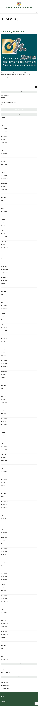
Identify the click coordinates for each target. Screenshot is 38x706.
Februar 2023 (4, 203)
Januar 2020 (4, 297)
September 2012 (4, 507)
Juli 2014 (3, 463)
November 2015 (4, 421)
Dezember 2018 (4, 333)
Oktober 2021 (4, 244)
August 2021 (4, 250)
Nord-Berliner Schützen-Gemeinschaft (19, 7)
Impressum (3, 701)
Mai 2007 (3, 606)
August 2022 (4, 216)
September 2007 (4, 601)
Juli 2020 (3, 283)
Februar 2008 (4, 595)
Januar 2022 (4, 236)
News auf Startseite (6, 672)
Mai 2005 (3, 642)
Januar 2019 (4, 330)
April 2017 (3, 385)
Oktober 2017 (4, 371)
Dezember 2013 (4, 474)
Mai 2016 (3, 410)
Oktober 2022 (4, 211)
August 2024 (4, 164)
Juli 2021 (3, 252)
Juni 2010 (3, 540)
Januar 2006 (4, 631)
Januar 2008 (4, 598)
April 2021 (3, 261)
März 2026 (3, 125)
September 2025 (4, 139)
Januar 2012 (4, 518)
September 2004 (4, 659)
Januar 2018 (4, 363)
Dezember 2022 (4, 205)
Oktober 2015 (4, 424)
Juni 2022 (3, 222)
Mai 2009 (3, 565)
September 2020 (4, 277)
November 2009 (4, 554)
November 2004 (4, 656)
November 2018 (4, 335)
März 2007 (3, 609)
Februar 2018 (4, 360)
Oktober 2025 (4, 136)
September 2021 (4, 247)
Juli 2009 (3, 559)
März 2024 (3, 172)
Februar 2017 (4, 391)
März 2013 (3, 496)
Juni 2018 (3, 349)
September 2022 (4, 214)
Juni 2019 (3, 316)
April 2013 (3, 493)
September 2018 (4, 341)
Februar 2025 (4, 153)
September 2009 (4, 557)
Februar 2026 (4, 128)
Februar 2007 (4, 612)
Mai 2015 (3, 438)
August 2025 (4, 142)
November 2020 (4, 272)
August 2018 (4, 344)
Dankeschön (3, 97)
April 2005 (3, 645)
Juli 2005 (3, 637)
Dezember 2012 (4, 501)
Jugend (2, 669)
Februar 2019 (4, 327)
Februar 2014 (4, 471)
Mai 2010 (3, 543)
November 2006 (4, 620)
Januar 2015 (4, 449)
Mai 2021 (3, 258)
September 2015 (4, 427)
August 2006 (4, 626)
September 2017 (4, 374)
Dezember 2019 (4, 299)
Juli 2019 (3, 313)
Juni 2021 (3, 255)
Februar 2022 (4, 233)
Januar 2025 (4, 156)
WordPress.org (5, 688)
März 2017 (3, 388)
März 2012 (3, 515)
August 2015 (4, 429)
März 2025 (3, 150)
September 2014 (4, 457)
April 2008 (3, 590)
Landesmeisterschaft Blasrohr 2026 (8, 102)
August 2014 (4, 460)
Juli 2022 (3, 219)
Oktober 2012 (4, 504)
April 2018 (3, 355)
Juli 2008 (3, 584)
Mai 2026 (3, 122)
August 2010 (4, 537)
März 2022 (3, 230)
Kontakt (2, 696)
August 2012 (4, 510)
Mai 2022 (3, 225)
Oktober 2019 (4, 305)
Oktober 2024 (4, 158)
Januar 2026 (4, 131)
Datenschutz (3, 698)
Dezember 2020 (4, 269)
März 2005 (3, 648)
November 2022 (4, 208)
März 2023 (3, 200)
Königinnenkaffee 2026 (5, 104)
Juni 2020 (3, 286)
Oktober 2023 (4, 183)
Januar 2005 (4, 653)
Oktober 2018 (4, 338)
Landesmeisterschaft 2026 (6, 100)
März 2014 (3, 468)
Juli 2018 (3, 346)
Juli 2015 (3, 432)
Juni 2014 (3, 465)
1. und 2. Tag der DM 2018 (12, 31)
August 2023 (4, 189)
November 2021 (4, 241)
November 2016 (4, 396)
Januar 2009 (4, 576)
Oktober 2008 (4, 579)
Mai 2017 (3, 382)
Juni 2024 (3, 167)
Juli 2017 (3, 377)
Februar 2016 (4, 418)
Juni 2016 (3, 407)
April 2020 (3, 291)
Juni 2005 (3, 640)
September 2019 (4, 308)
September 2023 (4, 186)
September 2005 (4, 634)
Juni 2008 (3, 587)
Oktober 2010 (4, 532)
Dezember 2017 (4, 366)
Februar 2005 (4, 651)
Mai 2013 (3, 490)
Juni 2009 (3, 562)
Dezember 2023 (4, 178)
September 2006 (4, 623)
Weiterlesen (4, 77)
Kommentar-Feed (5, 685)
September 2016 (4, 399)
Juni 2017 (3, 380)
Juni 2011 (3, 523)
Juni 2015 (3, 435)
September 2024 (4, 161)
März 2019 (3, 324)
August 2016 (4, 402)
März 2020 (3, 294)
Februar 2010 (4, 548)
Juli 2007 (3, 604)
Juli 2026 (3, 117)
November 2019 (4, 302)
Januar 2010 (4, 551)
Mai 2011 (3, 526)
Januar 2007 (4, 615)
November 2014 (4, 454)
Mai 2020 (3, 288)
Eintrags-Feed (4, 682)
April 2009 (3, 568)
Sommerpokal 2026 (5, 95)
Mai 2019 (3, 319)
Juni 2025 (3, 147)
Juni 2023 (3, 194)
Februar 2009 (4, 573)
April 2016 (3, 413)
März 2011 (3, 529)
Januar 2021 (4, 266)
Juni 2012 (3, 512)
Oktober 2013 (4, 479)
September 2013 (4, 482)
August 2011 (4, 521)
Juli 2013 (3, 485)
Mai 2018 (3, 352)
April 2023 (3, 197)
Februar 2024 (4, 175)
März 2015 (3, 443)
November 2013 (4, 476)
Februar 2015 (4, 446)
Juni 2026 (3, 120)
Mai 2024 (3, 169)
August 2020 (4, 280)
